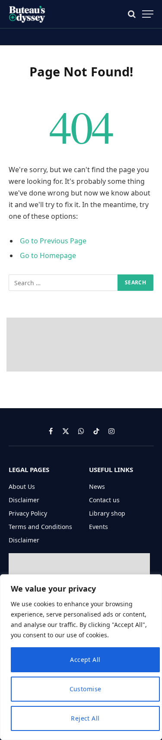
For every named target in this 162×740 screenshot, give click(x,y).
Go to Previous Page (53, 241)
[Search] (131, 14)
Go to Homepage (48, 255)
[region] (81, 657)
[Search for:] (63, 282)
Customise (86, 689)
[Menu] (147, 14)
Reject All (85, 718)
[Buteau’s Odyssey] (28, 14)
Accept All (85, 659)
